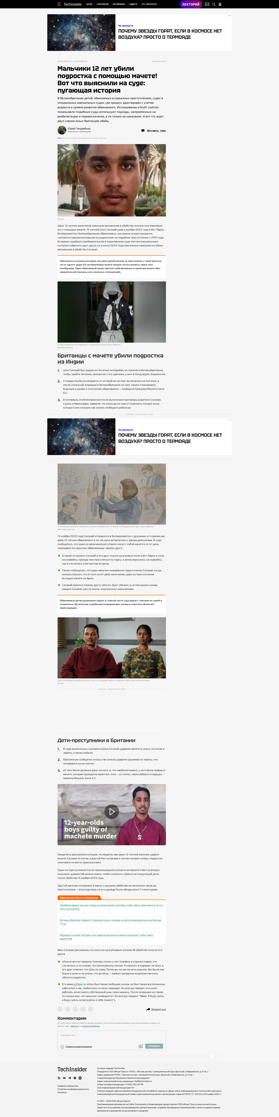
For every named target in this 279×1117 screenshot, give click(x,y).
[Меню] (59, 4)
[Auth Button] (220, 4)
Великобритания (85, 138)
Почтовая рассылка (207, 4)
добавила (80, 984)
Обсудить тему (156, 130)
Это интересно (64, 62)
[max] (80, 1077)
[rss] (59, 1077)
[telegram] (69, 1077)
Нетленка (66, 138)
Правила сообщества (68, 1086)
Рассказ (103, 138)
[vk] (64, 1077)
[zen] (74, 1077)
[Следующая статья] (140, 1056)
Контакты (62, 1092)
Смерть (95, 138)
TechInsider (73, 4)
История (74, 138)
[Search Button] (213, 4)
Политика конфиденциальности (73, 1089)
